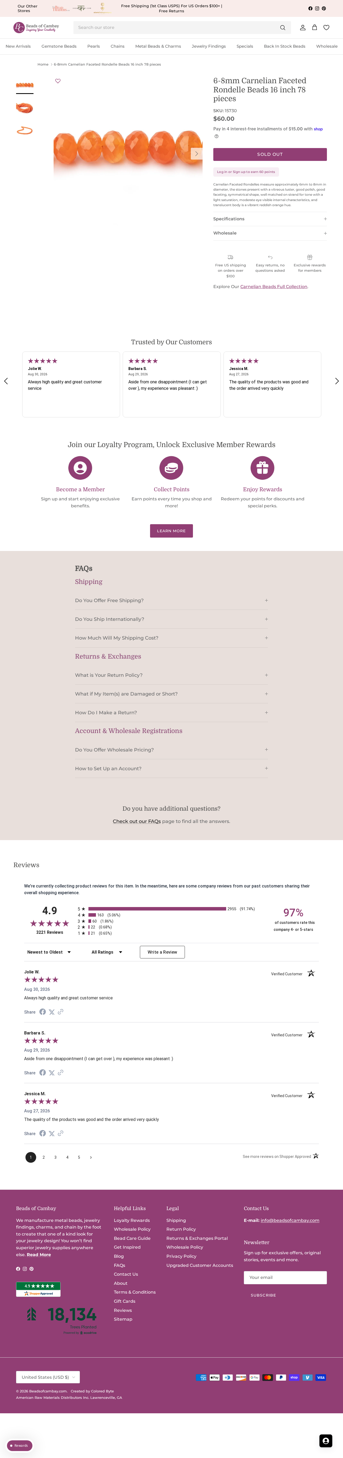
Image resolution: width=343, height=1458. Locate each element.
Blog (119, 1256)
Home (43, 64)
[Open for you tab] (325, 1440)
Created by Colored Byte (92, 1391)
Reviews (123, 1310)
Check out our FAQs (137, 821)
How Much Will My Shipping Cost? (116, 638)
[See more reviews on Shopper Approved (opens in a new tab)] (61, 1012)
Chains (118, 46)
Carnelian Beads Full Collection (273, 286)
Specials (245, 46)
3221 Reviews (55, 932)
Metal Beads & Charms (158, 46)
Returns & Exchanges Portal (197, 1238)
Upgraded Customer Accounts (199, 1265)
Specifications (228, 218)
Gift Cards (124, 1301)
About (121, 1283)
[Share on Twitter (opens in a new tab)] (52, 1012)
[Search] (282, 27)
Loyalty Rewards (132, 1220)
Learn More (171, 530)
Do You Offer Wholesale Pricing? (114, 750)
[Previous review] (6, 381)
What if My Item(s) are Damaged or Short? (126, 694)
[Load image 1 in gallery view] (128, 151)
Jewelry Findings (209, 46)
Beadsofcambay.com (48, 1391)
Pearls (93, 46)
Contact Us (126, 1274)
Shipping (176, 1220)
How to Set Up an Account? (108, 768)
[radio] (171, 909)
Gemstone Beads (59, 46)
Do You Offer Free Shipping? (109, 600)
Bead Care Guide (132, 1238)
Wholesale (327, 46)
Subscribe (263, 1295)
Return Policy (181, 1229)
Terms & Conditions (135, 1292)
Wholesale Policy (132, 1229)
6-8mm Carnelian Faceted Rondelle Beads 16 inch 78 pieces (107, 64)
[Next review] (337, 381)
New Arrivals (18, 46)
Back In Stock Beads (284, 46)
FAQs (119, 1265)
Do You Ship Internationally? (109, 619)
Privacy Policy (181, 1256)
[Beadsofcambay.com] (36, 27)
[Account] (301, 27)
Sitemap (123, 1319)
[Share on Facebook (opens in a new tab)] (42, 1012)
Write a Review (162, 952)
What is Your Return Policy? (109, 675)
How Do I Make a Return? (106, 712)
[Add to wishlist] (58, 81)
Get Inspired (127, 1247)
